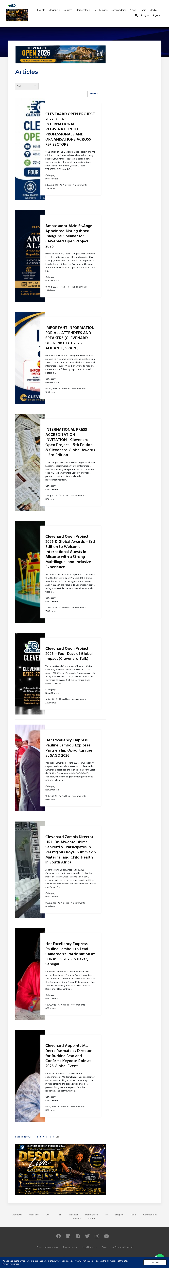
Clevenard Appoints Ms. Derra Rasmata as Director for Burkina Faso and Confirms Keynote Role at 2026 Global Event (68, 1056)
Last (58, 1137)
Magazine (54, 10)
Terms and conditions (47, 1247)
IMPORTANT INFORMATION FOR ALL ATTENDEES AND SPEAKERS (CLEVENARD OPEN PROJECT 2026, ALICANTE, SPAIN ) (70, 338)
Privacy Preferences (10, 1264)
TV (106, 1215)
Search (94, 93)
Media (153, 10)
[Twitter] (87, 1237)
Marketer (73, 1215)
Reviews (77, 1219)
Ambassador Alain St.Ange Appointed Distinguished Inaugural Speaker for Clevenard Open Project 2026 (68, 236)
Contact (92, 1219)
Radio (143, 10)
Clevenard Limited (124, 1247)
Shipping (119, 1215)
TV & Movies (100, 10)
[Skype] (78, 1237)
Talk (59, 1215)
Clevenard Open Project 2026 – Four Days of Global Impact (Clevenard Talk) (69, 654)
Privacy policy (70, 1247)
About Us (17, 1215)
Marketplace (83, 10)
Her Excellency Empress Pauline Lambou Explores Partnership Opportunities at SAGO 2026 (68, 748)
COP (48, 1215)
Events (41, 10)
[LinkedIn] (68, 1237)
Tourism (67, 10)
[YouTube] (106, 1237)
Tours (133, 1215)
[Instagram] (97, 1237)
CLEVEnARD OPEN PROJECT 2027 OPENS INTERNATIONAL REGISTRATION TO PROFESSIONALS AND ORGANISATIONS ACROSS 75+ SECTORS (70, 129)
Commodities (118, 10)
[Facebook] (58, 1237)
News (133, 10)
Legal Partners (89, 1247)
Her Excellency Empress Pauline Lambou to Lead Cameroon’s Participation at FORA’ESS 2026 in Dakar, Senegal (70, 954)
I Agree (155, 1262)
